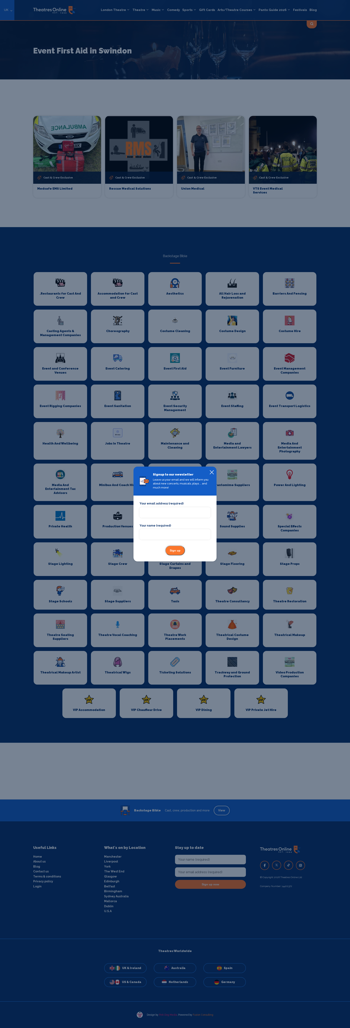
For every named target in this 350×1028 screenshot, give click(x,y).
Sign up (175, 550)
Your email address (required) (162, 503)
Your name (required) (155, 525)
